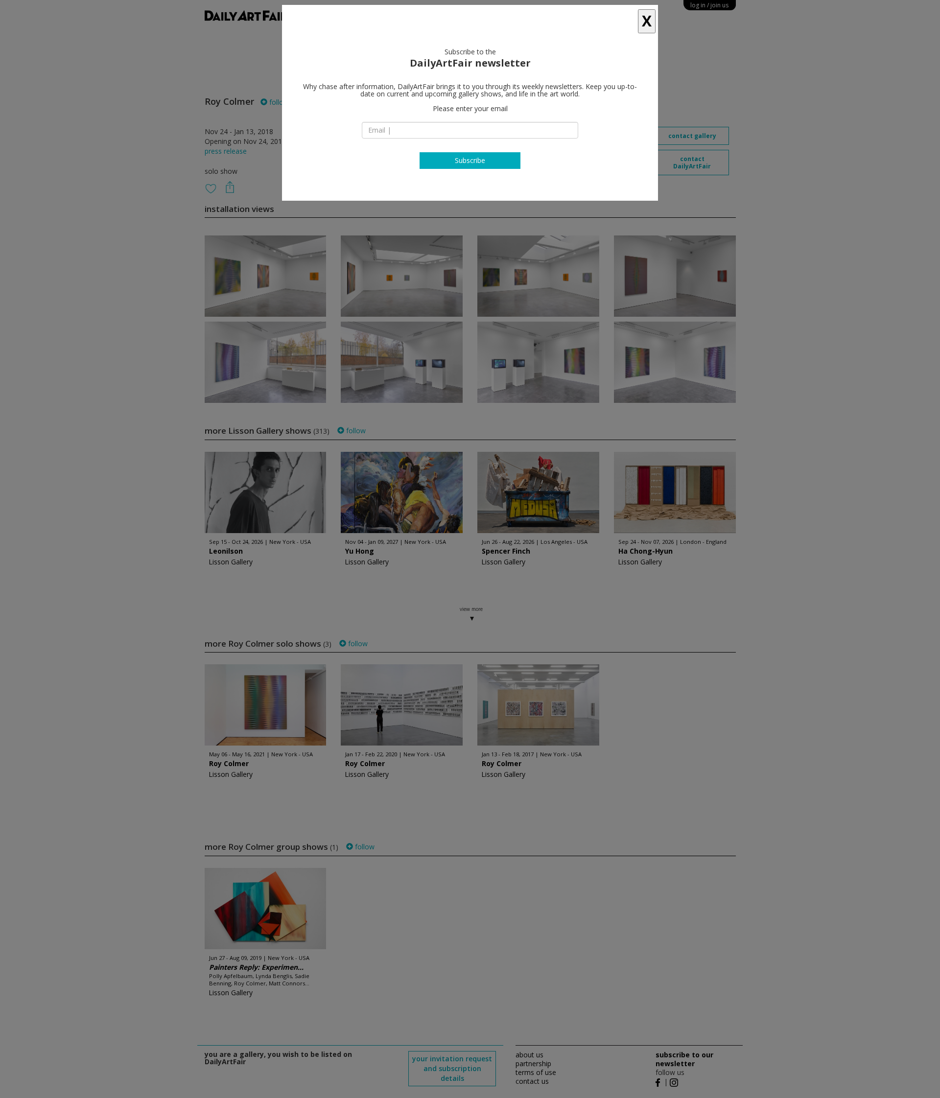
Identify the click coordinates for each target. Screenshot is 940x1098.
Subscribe (470, 160)
